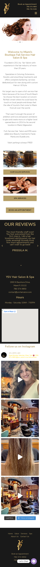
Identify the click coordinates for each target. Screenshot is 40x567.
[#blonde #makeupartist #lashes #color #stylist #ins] (20, 457)
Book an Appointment (27, 4)
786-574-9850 (31, 7)
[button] (3, 29)
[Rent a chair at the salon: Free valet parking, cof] (20, 495)
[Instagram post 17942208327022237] (20, 379)
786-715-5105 (31, 9)
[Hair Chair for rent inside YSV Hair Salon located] (20, 418)
